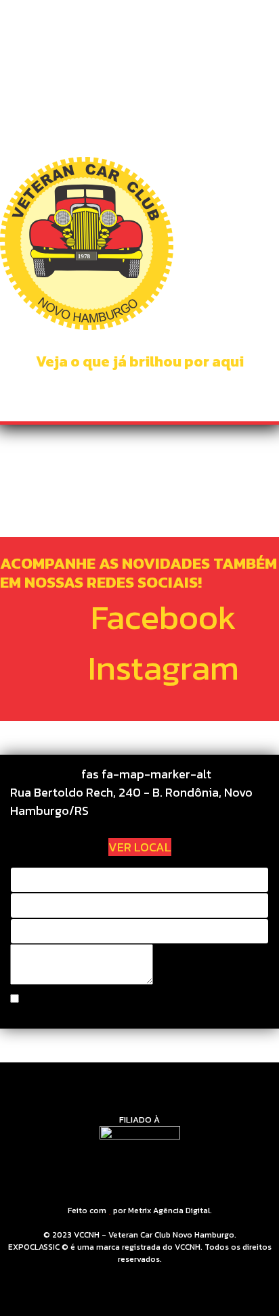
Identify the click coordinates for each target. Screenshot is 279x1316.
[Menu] (260, 27)
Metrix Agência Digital (169, 1210)
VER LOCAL (139, 847)
